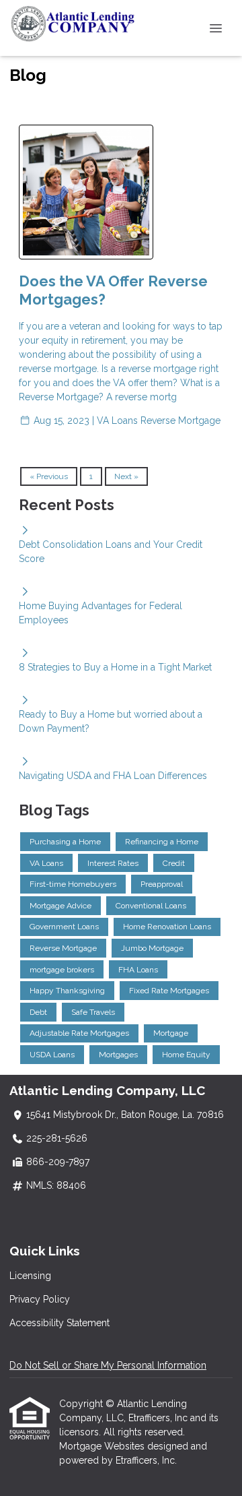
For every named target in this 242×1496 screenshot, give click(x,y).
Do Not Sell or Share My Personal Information (107, 1365)
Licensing (30, 1275)
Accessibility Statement (59, 1322)
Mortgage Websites (103, 1446)
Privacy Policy (39, 1299)
